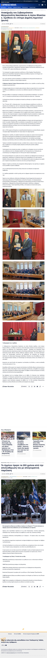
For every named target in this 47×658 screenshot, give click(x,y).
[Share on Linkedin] (34, 386)
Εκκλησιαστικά (32, 27)
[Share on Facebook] (7, 24)
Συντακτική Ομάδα (5, 26)
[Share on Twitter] (9, 24)
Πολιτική (25, 643)
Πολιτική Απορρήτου (28, 1)
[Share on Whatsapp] (32, 386)
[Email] (37, 386)
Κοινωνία (37, 27)
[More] (12, 24)
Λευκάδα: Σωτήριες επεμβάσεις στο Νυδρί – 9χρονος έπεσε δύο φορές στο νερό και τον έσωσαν (23, 446)
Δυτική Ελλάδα (26, 27)
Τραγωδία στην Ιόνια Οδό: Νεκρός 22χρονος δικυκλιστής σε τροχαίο (39, 444)
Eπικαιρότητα (11, 27)
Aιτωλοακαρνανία (4, 27)
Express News (8, 5)
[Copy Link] (10, 24)
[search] (37, 4)
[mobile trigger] (45, 4)
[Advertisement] (23, 407)
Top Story (17, 27)
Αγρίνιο (20, 27)
